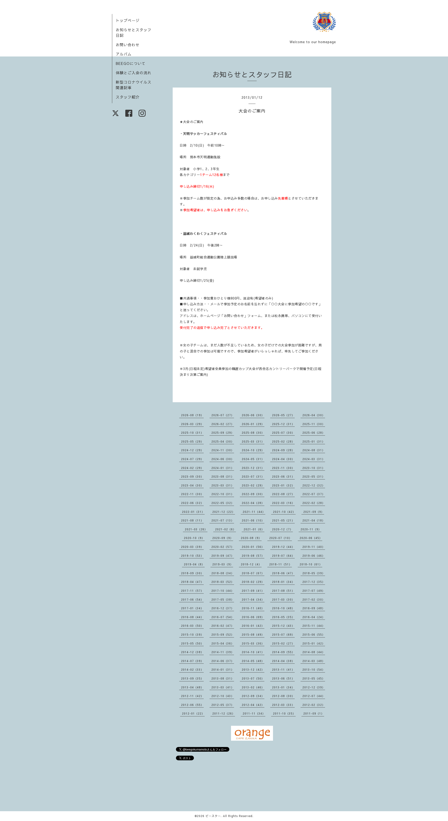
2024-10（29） (253, 450)
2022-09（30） (253, 494)
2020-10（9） (194, 538)
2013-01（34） (283, 687)
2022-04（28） (253, 503)
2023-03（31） (222, 485)
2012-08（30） (283, 696)
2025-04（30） (222, 441)
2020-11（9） (311, 529)
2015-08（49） (253, 634)
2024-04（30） (283, 459)
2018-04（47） (192, 582)
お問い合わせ (128, 44)
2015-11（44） (313, 625)
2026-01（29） (253, 424)
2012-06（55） (192, 705)
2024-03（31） (313, 459)
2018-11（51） (280, 564)
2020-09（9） (222, 538)
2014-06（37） (222, 661)
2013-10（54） (313, 669)
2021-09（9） (313, 512)
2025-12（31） (283, 424)
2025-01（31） (313, 441)
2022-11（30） (192, 494)
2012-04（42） (253, 705)
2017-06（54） (192, 599)
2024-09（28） (283, 450)
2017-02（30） (313, 599)
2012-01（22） (193, 713)
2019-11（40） (313, 547)
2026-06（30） (253, 415)
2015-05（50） (192, 643)
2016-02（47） (222, 625)
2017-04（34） (253, 599)
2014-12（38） (192, 652)
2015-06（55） (313, 634)
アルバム (124, 53)
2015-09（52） (222, 634)
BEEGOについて (131, 63)
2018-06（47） (283, 573)
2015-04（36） (222, 643)
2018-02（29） (253, 582)
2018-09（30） (192, 573)
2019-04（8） (194, 564)
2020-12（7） (282, 529)
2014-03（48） (313, 661)
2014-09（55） (283, 652)
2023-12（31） (253, 468)
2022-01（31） (193, 512)
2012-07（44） (313, 696)
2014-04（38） (283, 661)
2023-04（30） (192, 485)
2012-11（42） (192, 696)
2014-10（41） (253, 652)
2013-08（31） (222, 678)
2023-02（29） (253, 485)
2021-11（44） (254, 512)
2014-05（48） (253, 661)
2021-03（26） (196, 529)
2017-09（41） (253, 590)
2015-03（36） (253, 643)
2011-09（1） (313, 713)
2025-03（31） (253, 441)
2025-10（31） (192, 432)
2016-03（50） (192, 625)
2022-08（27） (283, 494)
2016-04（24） (313, 617)
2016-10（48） (283, 608)
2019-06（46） (313, 555)
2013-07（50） (253, 678)
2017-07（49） (313, 590)
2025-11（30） (313, 424)
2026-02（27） (222, 424)
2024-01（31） (222, 468)
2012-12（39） (313, 687)
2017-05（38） (222, 599)
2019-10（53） (192, 555)
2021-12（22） (223, 512)
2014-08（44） (313, 652)
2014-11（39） (222, 652)
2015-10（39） (192, 634)
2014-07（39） (192, 661)
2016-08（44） (192, 617)
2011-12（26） (223, 713)
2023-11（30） (283, 468)
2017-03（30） (283, 599)
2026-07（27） (222, 415)
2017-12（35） (313, 582)
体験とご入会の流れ (133, 72)
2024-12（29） (192, 450)
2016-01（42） (253, 625)
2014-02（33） (192, 669)
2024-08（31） (313, 450)
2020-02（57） (222, 547)
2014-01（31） (222, 669)
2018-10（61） (311, 564)
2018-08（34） (222, 573)
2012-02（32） (313, 705)
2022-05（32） (222, 503)
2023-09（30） (192, 476)
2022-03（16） (283, 503)
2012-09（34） (253, 696)
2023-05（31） (313, 476)
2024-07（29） (192, 459)
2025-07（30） (283, 432)
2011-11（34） (254, 713)
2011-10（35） (284, 713)
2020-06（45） (311, 538)
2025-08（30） (253, 432)
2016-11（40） (253, 608)
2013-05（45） (313, 678)
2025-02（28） (283, 441)
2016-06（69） (253, 617)
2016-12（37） (222, 608)
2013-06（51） (283, 678)
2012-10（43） (222, 696)
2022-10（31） (222, 494)
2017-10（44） (222, 590)
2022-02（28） (313, 503)
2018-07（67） (253, 573)
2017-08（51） (283, 590)
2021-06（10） (253, 520)
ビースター (213, 816)
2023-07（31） (253, 476)
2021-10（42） (284, 512)
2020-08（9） (251, 538)
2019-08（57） (253, 555)
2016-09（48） (313, 608)
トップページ (128, 20)
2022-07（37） (313, 494)
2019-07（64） (283, 555)
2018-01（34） (283, 582)
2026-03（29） (192, 424)
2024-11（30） (222, 450)
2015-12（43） (283, 625)
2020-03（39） (192, 547)
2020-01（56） (253, 547)
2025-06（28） (313, 432)
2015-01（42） (313, 643)
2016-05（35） (283, 617)
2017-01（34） (192, 608)
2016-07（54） (222, 617)
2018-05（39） (313, 573)
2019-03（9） (222, 564)
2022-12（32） (313, 485)
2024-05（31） (253, 459)
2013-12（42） (253, 669)
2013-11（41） (283, 669)
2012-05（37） (222, 705)
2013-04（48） (192, 687)
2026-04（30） (313, 415)
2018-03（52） (222, 582)
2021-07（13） (222, 520)
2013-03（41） (222, 687)
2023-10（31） (313, 468)
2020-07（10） (280, 538)
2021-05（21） (283, 520)
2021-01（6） (254, 529)
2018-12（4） (251, 564)
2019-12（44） (283, 547)
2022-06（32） (192, 503)
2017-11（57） (192, 590)
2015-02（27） (283, 643)
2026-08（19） (192, 415)
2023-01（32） (283, 485)
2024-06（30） (222, 459)
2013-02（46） (253, 687)
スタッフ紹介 (128, 96)
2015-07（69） (283, 634)
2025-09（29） (222, 432)
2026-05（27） (283, 415)
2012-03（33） (283, 705)
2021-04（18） (313, 520)
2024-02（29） (192, 468)
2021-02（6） (225, 529)
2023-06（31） (283, 476)
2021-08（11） (192, 520)
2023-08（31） (222, 476)
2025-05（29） (192, 441)
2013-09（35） (192, 678)
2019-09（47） (222, 555)
